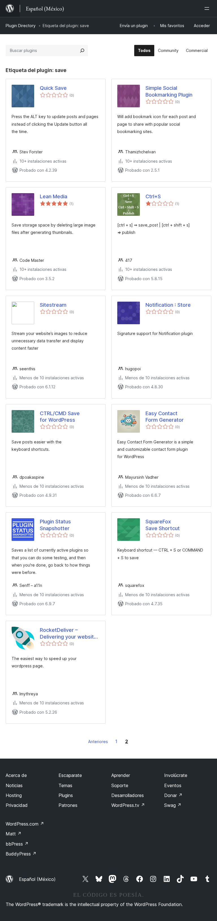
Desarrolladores (127, 795)
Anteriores (98, 741)
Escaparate (70, 775)
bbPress (17, 844)
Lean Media (53, 196)
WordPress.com (25, 824)
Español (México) (37, 879)
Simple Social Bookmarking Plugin (169, 91)
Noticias (14, 785)
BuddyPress (21, 854)
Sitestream (53, 305)
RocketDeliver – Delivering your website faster (68, 633)
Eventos (172, 785)
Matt (13, 834)
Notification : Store (168, 305)
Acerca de (16, 775)
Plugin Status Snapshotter (55, 525)
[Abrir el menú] (208, 8)
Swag (172, 805)
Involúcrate (175, 775)
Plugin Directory (21, 25)
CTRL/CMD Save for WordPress (60, 416)
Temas (65, 785)
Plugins (65, 795)
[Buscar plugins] (82, 50)
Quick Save (53, 88)
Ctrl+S (153, 196)
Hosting (14, 795)
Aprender (120, 775)
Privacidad (17, 805)
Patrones (67, 805)
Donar (173, 795)
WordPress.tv (128, 805)
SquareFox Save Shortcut (163, 525)
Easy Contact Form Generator (165, 416)
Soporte (119, 785)
